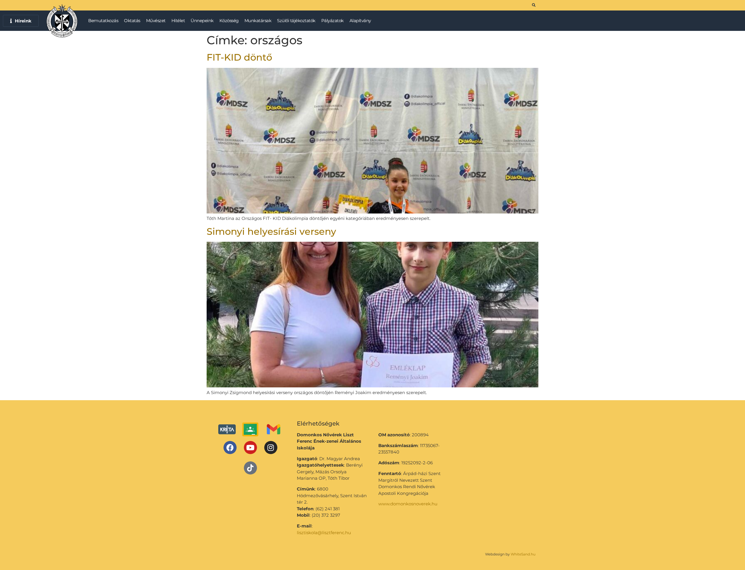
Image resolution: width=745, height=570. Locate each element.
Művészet (156, 20)
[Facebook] (230, 447)
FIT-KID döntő (239, 57)
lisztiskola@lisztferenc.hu (324, 532)
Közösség (229, 20)
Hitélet (178, 20)
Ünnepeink (202, 20)
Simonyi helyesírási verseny (271, 231)
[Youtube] (250, 447)
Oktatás (132, 20)
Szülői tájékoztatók (296, 20)
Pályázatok (332, 20)
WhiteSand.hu (523, 554)
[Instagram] (270, 447)
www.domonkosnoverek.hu (407, 504)
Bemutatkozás (103, 20)
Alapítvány (360, 20)
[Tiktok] (250, 467)
